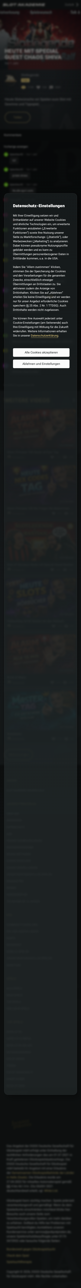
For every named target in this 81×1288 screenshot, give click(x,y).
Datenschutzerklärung (44, 336)
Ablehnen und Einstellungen (41, 364)
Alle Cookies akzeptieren (41, 352)
